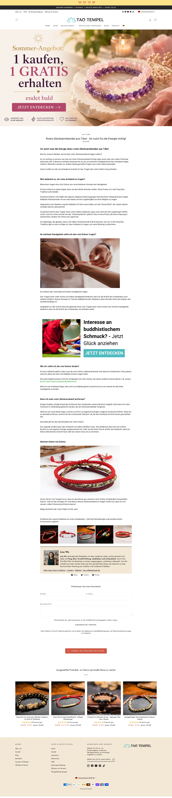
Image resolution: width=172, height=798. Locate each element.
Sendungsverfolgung (36, 12)
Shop (55, 26)
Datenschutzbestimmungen (122, 631)
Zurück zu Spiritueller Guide (87, 651)
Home (47, 26)
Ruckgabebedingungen (59, 772)
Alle (86, 675)
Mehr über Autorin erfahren (54, 570)
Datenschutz (55, 758)
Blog (106, 26)
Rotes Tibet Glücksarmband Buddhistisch (58, 381)
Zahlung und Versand (58, 768)
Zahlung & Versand (51, 12)
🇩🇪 (124, 26)
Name (43, 594)
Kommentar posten (85, 625)
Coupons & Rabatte (22, 762)
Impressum (55, 755)
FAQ (25, 12)
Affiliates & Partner (21, 765)
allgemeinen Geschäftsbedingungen (97, 631)
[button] (26, 722)
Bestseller (18, 758)
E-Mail (89, 594)
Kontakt (116, 26)
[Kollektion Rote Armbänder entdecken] (86, 534)
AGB (52, 762)
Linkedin (70, 570)
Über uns (18, 12)
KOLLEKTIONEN (68, 26)
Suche (53, 749)
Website (78, 570)
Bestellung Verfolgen (90, 26)
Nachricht (46, 604)
